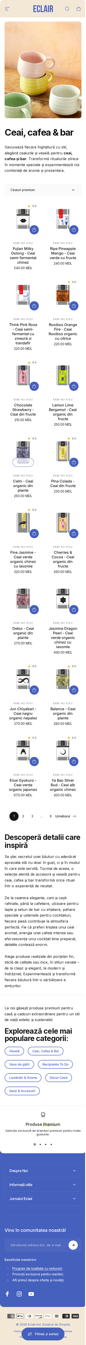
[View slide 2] (40, 1144)
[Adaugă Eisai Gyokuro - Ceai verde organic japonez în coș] (34, 761)
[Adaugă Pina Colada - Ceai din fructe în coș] (73, 462)
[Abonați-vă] (69, 1252)
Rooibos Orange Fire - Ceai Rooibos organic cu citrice (63, 331)
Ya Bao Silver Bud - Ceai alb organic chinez (63, 785)
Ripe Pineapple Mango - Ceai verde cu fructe (63, 253)
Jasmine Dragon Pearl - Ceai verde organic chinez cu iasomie (63, 637)
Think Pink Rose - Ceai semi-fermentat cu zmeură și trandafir (23, 333)
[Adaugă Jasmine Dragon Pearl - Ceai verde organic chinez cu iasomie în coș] (73, 609)
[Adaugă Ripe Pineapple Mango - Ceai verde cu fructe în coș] (73, 229)
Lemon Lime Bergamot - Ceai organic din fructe (63, 412)
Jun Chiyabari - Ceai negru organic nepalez (23, 713)
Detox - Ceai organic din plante (23, 633)
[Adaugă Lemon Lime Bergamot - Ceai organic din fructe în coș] (73, 386)
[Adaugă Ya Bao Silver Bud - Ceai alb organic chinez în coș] (73, 761)
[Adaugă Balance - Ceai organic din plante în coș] (73, 690)
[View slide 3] (46, 1144)
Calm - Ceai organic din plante (23, 486)
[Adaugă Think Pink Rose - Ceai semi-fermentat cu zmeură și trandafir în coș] (34, 305)
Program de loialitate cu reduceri (37, 1275)
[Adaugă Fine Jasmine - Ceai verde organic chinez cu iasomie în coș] (34, 533)
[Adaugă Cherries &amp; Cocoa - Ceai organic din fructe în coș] (73, 533)
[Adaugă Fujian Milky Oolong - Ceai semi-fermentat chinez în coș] (34, 229)
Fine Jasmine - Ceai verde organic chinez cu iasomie (23, 559)
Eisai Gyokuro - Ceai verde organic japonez (23, 785)
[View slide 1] (35, 1144)
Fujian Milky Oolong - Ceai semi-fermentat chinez (23, 255)
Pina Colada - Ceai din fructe (63, 483)
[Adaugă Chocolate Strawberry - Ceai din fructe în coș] (34, 386)
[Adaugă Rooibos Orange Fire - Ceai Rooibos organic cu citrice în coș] (73, 305)
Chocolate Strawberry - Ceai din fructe (23, 409)
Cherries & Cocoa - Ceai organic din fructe (63, 559)
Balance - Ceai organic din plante (62, 713)
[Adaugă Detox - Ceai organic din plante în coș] (34, 609)
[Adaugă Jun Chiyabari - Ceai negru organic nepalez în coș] (34, 690)
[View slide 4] (51, 1144)
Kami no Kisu (23, 243)
